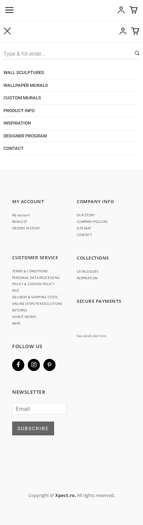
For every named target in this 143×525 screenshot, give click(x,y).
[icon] (121, 12)
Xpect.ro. (65, 495)
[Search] (137, 53)
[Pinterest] (49, 365)
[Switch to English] (71, 160)
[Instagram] (34, 365)
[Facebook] (18, 365)
